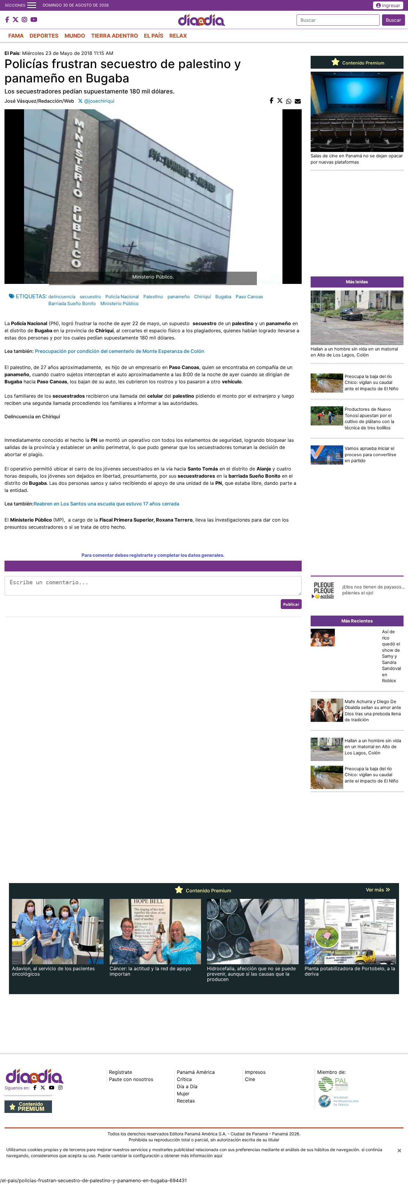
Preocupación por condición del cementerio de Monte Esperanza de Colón (119, 351)
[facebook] (34, 1088)
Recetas (186, 1101)
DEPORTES (44, 36)
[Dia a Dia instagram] (25, 20)
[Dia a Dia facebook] (8, 20)
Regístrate (120, 1072)
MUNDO (75, 36)
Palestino (153, 296)
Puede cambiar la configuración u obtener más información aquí (160, 1155)
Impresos (255, 1072)
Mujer (183, 1094)
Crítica (184, 1079)
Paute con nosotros (131, 1079)
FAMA (16, 36)
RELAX (178, 36)
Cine (250, 1079)
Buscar (393, 20)
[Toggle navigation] (31, 5)
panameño (179, 296)
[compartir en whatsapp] (289, 101)
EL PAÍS (153, 36)
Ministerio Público (119, 303)
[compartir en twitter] (279, 101)
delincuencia (61, 296)
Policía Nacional (122, 296)
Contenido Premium (362, 63)
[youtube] (51, 1088)
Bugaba (223, 296)
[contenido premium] (28, 1106)
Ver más (375, 890)
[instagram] (60, 1088)
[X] (42, 1088)
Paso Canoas (249, 296)
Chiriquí (202, 296)
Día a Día (187, 1086)
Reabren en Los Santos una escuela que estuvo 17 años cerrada (106, 504)
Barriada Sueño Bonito (72, 303)
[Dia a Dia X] (16, 20)
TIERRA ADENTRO (114, 36)
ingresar (391, 5)
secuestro (90, 296)
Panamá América (196, 1072)
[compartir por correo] (297, 101)
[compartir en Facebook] (271, 101)
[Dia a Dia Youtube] (33, 20)
